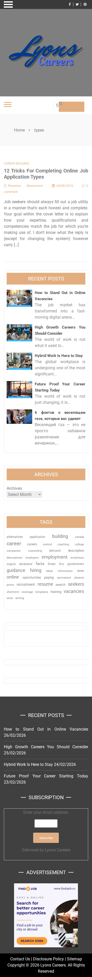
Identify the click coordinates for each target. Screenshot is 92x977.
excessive (25, 564)
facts (40, 564)
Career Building (16, 163)
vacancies (74, 591)
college (79, 544)
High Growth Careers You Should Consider (46, 746)
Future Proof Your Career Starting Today (46, 776)
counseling (35, 550)
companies (14, 550)
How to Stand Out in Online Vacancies (46, 729)
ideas (49, 571)
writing (19, 598)
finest (51, 564)
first (61, 564)
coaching (63, 544)
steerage (27, 592)
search (60, 585)
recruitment (26, 584)
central (47, 544)
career (14, 543)
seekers (76, 584)
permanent (64, 577)
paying (49, 577)
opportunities (31, 577)
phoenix (79, 577)
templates (41, 592)
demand (55, 550)
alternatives (15, 537)
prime (10, 585)
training (56, 592)
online (13, 577)
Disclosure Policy (48, 959)
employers (32, 557)
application (37, 537)
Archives (14, 488)
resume (45, 584)
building (60, 536)
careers (32, 544)
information (65, 571)
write (10, 598)
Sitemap (74, 959)
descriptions (14, 557)
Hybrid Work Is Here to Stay (59, 355)
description (76, 550)
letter (80, 571)
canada (79, 537)
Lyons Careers (57, 850)
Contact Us (20, 959)
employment (54, 557)
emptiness (77, 557)
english (11, 564)
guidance (16, 570)
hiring (35, 570)
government (75, 564)
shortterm (13, 592)
